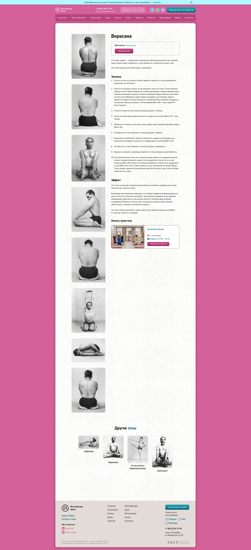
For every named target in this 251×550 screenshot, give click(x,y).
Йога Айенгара (78, 17)
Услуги (128, 17)
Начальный (131, 45)
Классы (118, 17)
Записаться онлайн (177, 507)
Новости (139, 17)
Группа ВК (69, 528)
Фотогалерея (165, 17)
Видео (178, 17)
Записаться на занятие (158, 244)
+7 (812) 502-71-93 (104, 8)
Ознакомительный (155, 229)
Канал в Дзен (71, 532)
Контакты (189, 17)
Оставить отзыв (69, 519)
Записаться (181, 9)
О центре (61, 17)
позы (132, 427)
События (151, 17)
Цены (107, 17)
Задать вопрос (68, 515)
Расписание (96, 17)
